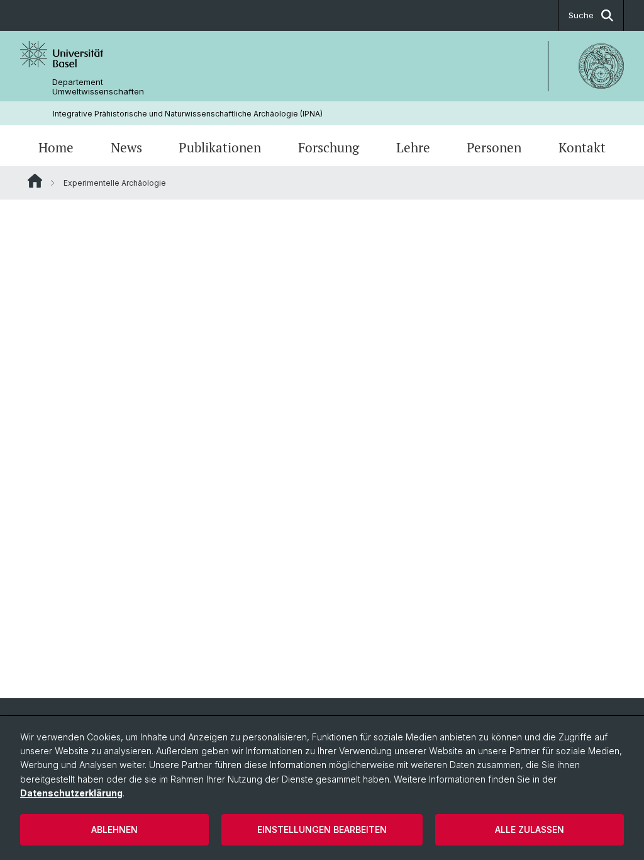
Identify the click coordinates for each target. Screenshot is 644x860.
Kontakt (582, 147)
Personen (494, 147)
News (126, 147)
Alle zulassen (529, 829)
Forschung (328, 147)
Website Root (35, 181)
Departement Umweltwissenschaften (98, 86)
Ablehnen (114, 829)
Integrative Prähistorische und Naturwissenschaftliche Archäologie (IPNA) (188, 113)
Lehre (413, 147)
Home (56, 147)
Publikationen (220, 147)
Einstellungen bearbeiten (322, 829)
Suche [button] (581, 15)
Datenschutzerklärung (71, 793)
